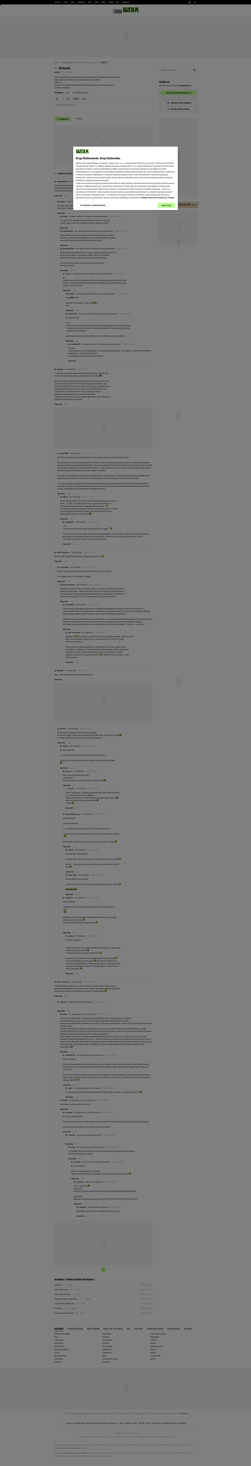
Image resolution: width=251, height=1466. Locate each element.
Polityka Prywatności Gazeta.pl (153, 198)
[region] (125, 178)
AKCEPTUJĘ (166, 205)
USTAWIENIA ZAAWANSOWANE (93, 205)
